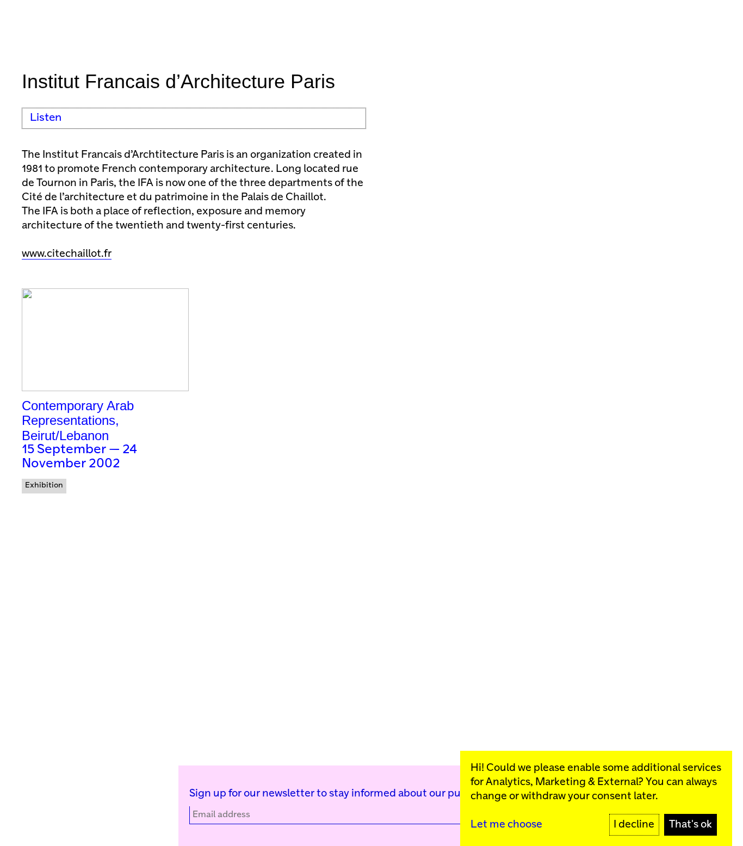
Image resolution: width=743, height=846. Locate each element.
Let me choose (506, 824)
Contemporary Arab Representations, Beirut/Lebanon (78, 420)
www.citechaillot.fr (67, 254)
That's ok (690, 824)
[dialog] (596, 798)
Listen (45, 118)
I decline (634, 824)
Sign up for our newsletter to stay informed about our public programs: (359, 793)
